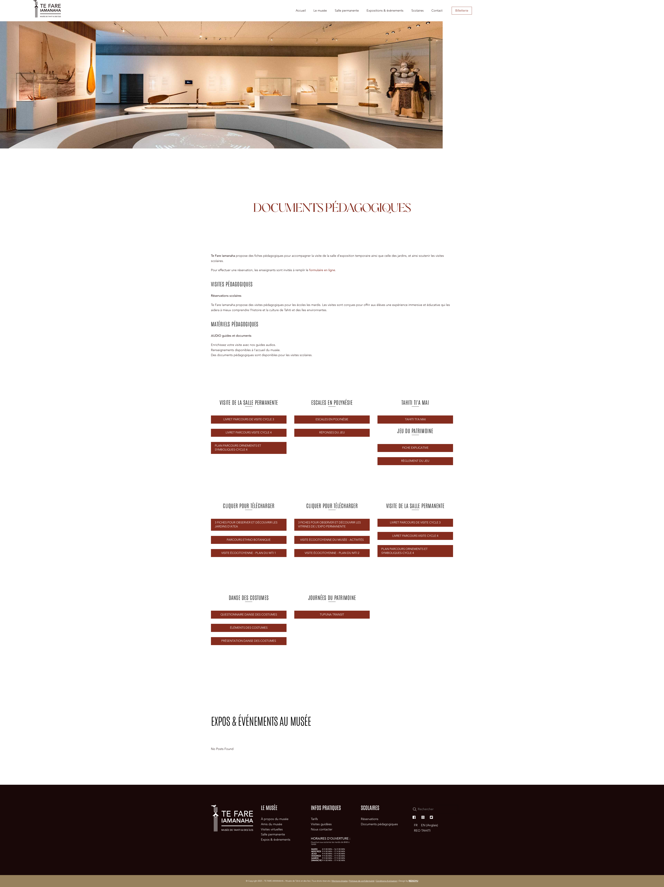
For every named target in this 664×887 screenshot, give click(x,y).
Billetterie (461, 10)
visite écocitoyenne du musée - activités (332, 540)
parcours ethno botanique (249, 540)
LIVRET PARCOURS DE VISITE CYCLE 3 (248, 419)
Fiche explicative (415, 448)
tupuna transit (332, 614)
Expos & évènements (275, 839)
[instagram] (422, 816)
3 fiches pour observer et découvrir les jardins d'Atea (246, 524)
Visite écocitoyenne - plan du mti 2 (332, 553)
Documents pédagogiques (379, 824)
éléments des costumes (249, 628)
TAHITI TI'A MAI (415, 419)
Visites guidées (321, 824)
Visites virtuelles (272, 829)
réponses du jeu (332, 432)
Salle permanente (347, 10)
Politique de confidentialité (361, 881)
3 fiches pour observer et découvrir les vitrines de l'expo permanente (329, 524)
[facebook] (414, 816)
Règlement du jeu (415, 461)
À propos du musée (274, 819)
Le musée (320, 10)
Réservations (369, 819)
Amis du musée (271, 824)
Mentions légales (340, 881)
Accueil (301, 10)
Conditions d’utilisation (386, 881)
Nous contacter (321, 829)
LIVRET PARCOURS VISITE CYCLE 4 (249, 432)
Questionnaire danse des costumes (248, 614)
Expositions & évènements (385, 10)
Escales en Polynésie (332, 419)
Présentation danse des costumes (248, 641)
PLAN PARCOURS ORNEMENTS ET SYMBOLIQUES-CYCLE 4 (238, 448)
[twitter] (431, 816)
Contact (436, 10)
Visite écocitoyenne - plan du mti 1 (248, 553)
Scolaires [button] (417, 10)
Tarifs (314, 819)
